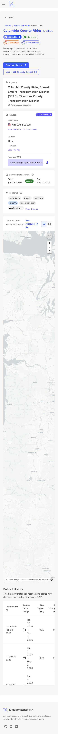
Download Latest (14, 65)
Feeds (8, 25)
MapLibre (13, 579)
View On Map (14, 150)
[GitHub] (5, 726)
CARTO (46, 579)
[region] (29, 407)
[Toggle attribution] (51, 579)
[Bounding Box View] (49, 224)
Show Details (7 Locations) (22, 129)
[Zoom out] (49, 247)
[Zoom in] (49, 243)
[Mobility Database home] (11, 4)
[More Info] (21, 193)
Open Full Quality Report (19, 72)
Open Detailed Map (29, 224)
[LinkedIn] (16, 726)
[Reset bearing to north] (49, 251)
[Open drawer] (3, 4)
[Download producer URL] (47, 162)
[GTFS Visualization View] (44, 224)
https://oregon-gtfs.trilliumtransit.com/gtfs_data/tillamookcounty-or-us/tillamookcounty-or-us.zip (26, 162)
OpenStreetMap (26, 579)
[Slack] (11, 726)
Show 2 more (31, 209)
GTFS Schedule (22, 25)
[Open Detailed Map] (49, 236)
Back (11, 17)
